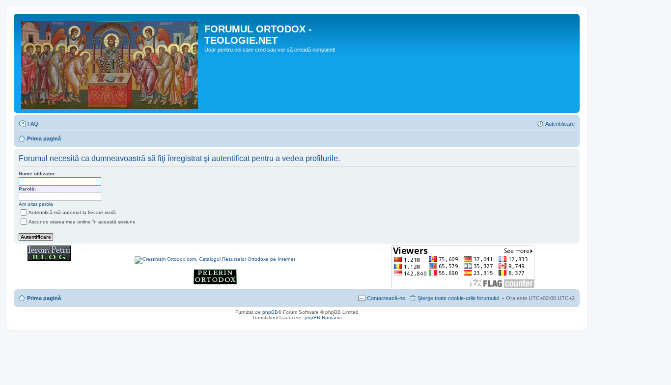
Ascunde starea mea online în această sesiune (82, 221)
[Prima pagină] (110, 63)
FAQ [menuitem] (33, 124)
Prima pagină (44, 138)
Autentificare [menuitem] (560, 124)
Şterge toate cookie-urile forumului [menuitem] (458, 298)
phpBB (270, 312)
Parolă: (27, 189)
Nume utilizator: (37, 173)
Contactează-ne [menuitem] (386, 298)
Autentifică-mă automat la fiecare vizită (72, 212)
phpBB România (323, 317)
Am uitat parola (36, 204)
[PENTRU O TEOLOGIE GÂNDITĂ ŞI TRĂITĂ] (49, 259)
